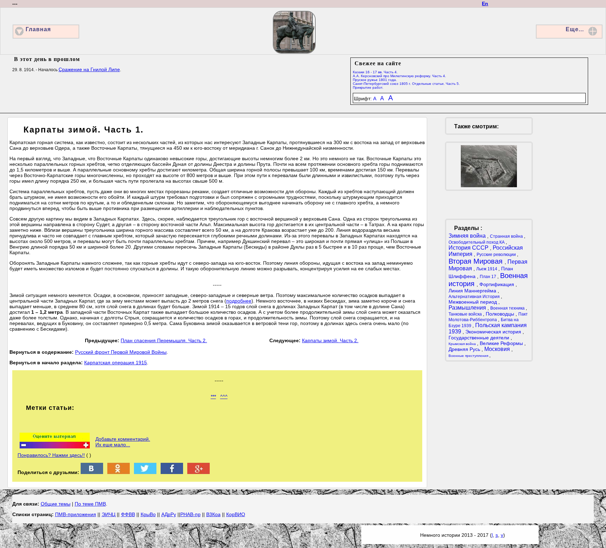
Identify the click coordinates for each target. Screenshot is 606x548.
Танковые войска (466, 314)
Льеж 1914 (487, 268)
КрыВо (148, 514)
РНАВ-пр (190, 514)
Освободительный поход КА (477, 242)
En (485, 3)
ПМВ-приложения (75, 514)
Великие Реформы (502, 343)
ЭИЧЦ (108, 514)
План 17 (488, 276)
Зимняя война (468, 236)
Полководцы (501, 314)
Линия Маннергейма (473, 290)
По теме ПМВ (90, 504)
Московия (497, 349)
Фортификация (497, 284)
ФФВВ (128, 514)
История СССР (469, 248)
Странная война (507, 236)
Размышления (468, 308)
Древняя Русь (465, 349)
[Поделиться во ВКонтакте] (92, 472)
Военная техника (508, 308)
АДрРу (168, 514)
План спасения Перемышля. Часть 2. (164, 340)
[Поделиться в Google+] (198, 472)
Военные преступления (469, 356)
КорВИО (235, 514)
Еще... (575, 29)
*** (213, 396)
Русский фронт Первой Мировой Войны (121, 352)
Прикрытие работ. (368, 87)
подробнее (238, 301)
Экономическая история (494, 331)
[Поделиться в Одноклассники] (118, 472)
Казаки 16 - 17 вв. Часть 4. (375, 72)
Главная (38, 29)
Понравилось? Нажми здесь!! (51, 455)
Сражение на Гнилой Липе (89, 69)
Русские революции (497, 254)
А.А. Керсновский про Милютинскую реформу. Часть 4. (399, 76)
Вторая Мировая (477, 261)
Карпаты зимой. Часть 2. (330, 340)
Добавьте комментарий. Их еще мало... (122, 441)
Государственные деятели (480, 337)
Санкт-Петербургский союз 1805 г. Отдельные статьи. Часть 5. (406, 84)
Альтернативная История (475, 296)
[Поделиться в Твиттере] (145, 472)
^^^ (224, 396)
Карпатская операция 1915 (115, 362)
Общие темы (55, 504)
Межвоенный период (473, 302)
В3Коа (213, 514)
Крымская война (463, 344)
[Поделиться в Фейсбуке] (172, 472)
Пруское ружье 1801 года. (375, 80)
